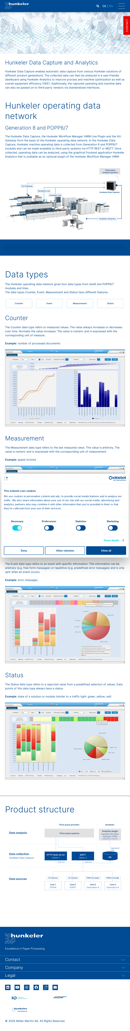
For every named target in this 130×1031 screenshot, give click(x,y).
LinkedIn (7, 986)
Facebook (36, 986)
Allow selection (65, 550)
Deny (24, 550)
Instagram (26, 986)
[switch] (49, 528)
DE (104, 6)
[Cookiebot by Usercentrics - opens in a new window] (111, 478)
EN (111, 6)
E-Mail (55, 987)
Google (45, 986)
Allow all (106, 550)
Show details (111, 540)
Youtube (17, 986)
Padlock (113, 6)
